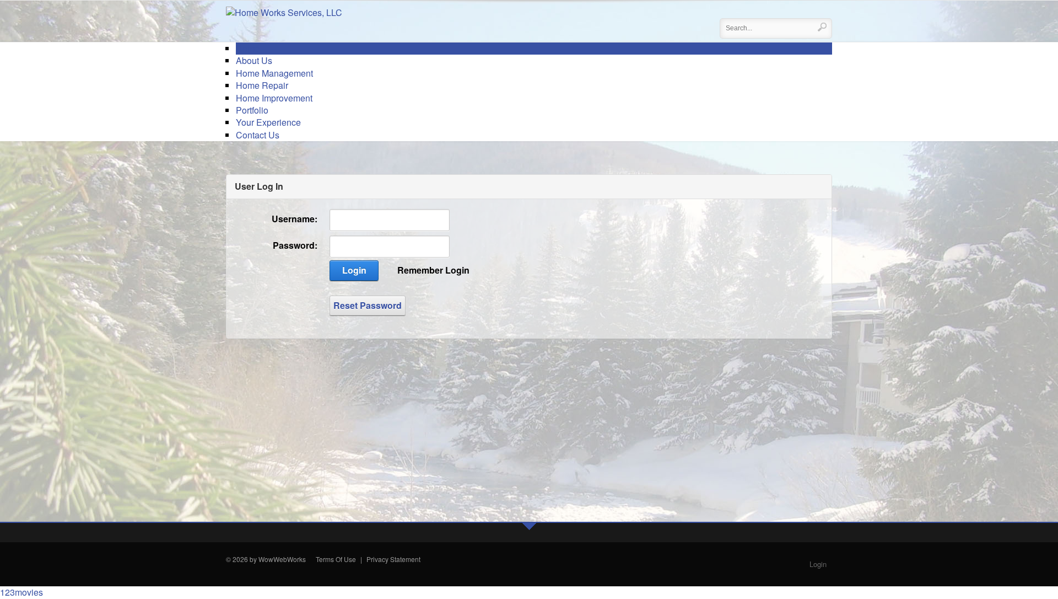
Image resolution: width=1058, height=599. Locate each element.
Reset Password (367, 305)
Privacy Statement (393, 559)
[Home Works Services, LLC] (284, 11)
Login (354, 270)
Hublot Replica (311, 571)
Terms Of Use (336, 559)
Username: (294, 219)
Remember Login (433, 270)
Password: (295, 245)
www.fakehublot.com (257, 571)
